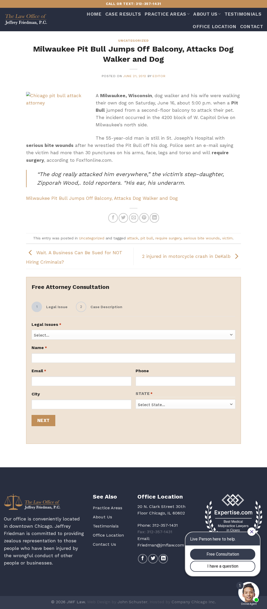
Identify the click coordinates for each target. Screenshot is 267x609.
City (36, 394)
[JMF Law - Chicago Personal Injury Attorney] (25, 19)
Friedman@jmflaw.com (160, 545)
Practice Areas (165, 14)
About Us (205, 14)
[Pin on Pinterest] (144, 217)
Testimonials (242, 14)
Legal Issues (46, 324)
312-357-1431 (165, 525)
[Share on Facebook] (113, 217)
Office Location (214, 26)
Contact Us (104, 544)
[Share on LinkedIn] (154, 217)
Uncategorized (133, 40)
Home (94, 14)
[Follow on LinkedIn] (163, 558)
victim (227, 238)
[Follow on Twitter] (152, 558)
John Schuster (132, 601)
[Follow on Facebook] (142, 558)
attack (132, 238)
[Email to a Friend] (133, 217)
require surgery (168, 238)
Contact (251, 26)
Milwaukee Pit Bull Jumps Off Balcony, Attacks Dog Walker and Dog (102, 198)
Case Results (123, 14)
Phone (142, 370)
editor (159, 76)
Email (39, 370)
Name (39, 347)
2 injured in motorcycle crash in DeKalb (187, 256)
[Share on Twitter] (123, 217)
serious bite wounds (202, 238)
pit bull (147, 238)
